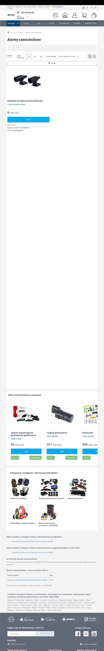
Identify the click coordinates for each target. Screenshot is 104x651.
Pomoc (40, 7)
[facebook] (77, 633)
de (95, 7)
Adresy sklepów (90, 644)
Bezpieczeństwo (17, 32)
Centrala (20, 17)
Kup (28, 119)
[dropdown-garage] (64, 15)
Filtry (53, 63)
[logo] (12, 15)
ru (91, 7)
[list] (94, 56)
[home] (8, 32)
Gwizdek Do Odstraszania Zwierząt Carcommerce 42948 (33, 541)
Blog (10, 8)
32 (35, 56)
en (87, 7)
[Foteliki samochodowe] (23, 487)
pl (83, 7)
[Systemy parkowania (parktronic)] (52, 487)
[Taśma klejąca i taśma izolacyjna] (23, 512)
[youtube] (94, 633)
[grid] (90, 56)
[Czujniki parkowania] (81, 487)
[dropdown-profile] (74, 15)
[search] (55, 15)
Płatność (10, 7)
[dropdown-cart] (84, 15)
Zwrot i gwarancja (29, 7)
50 (41, 56)
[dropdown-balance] (94, 15)
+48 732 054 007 (18, 644)
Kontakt (47, 7)
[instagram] (86, 633)
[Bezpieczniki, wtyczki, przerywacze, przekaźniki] (52, 512)
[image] (28, 82)
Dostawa (18, 7)
